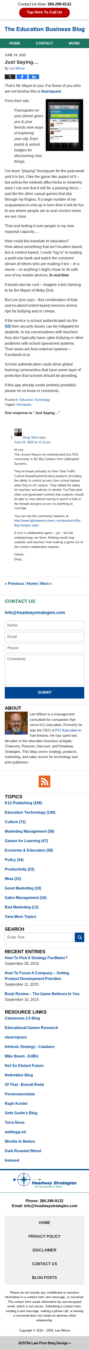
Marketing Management (29, 831)
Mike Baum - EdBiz (21, 1056)
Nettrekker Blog (19, 1075)
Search (79, 937)
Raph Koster (16, 1104)
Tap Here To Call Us (44, 12)
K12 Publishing (23, 803)
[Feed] (44, 781)
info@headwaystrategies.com (35, 612)
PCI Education (66, 730)
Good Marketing (23, 888)
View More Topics (20, 917)
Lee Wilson (62, 1330)
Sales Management (26, 898)
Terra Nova (14, 1122)
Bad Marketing (21, 907)
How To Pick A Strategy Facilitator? (36, 958)
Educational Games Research (31, 1028)
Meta (13, 879)
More (74, 43)
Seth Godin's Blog (21, 1113)
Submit (45, 692)
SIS (8, 326)
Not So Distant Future (24, 1066)
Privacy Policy (44, 1236)
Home (14, 43)
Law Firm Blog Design (43, 1343)
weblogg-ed (15, 1132)
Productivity (19, 869)
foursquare (51, 91)
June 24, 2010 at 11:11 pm (32, 442)
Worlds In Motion (20, 1141)
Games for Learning (26, 841)
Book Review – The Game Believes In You (42, 994)
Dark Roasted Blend (23, 1151)
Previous (14, 584)
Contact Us (44, 1264)
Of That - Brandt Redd (24, 1085)
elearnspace (16, 1037)
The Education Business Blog (45, 30)
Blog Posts (44, 1278)
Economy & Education (29, 850)
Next (46, 584)
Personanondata (20, 1094)
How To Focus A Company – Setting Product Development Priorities (37, 976)
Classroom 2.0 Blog (22, 1018)
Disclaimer (44, 1250)
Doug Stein (30, 437)
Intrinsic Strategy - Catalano (30, 1047)
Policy (14, 860)
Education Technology (35, 400)
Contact (44, 43)
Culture (15, 822)
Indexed (12, 1160)
